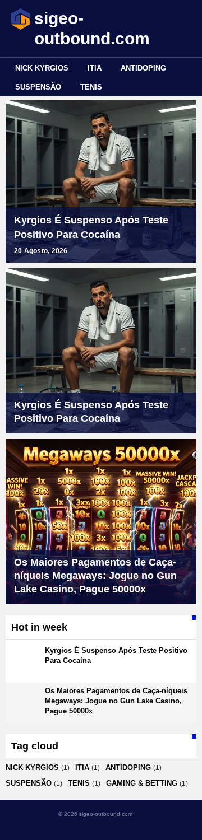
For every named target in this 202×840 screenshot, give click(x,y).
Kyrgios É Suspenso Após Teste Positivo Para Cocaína (91, 227)
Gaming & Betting (141, 783)
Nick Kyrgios (41, 68)
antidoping (143, 68)
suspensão (38, 87)
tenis (91, 87)
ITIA (95, 68)
